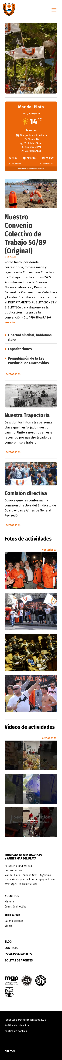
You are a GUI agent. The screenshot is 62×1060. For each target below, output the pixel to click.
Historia (9, 901)
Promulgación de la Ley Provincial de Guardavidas (28, 360)
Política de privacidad (18, 1025)
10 (35, 88)
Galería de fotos (14, 921)
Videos (9, 926)
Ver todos (47, 738)
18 (32, 92)
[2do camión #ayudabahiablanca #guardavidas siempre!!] (31, 822)
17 (29, 92)
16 (26, 92)
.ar (10, 1050)
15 (51, 88)
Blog (8, 941)
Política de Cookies (16, 1031)
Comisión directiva (26, 493)
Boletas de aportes (19, 960)
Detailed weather (14, 164)
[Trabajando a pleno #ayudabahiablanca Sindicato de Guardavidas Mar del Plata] (31, 789)
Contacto (11, 948)
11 (38, 88)
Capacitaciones (20, 349)
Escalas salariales (18, 954)
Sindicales (10, 256)
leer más (10, 322)
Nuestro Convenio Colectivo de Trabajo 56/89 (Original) (25, 234)
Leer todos (11, 374)
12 (41, 88)
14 (47, 88)
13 (44, 88)
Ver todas (47, 549)
